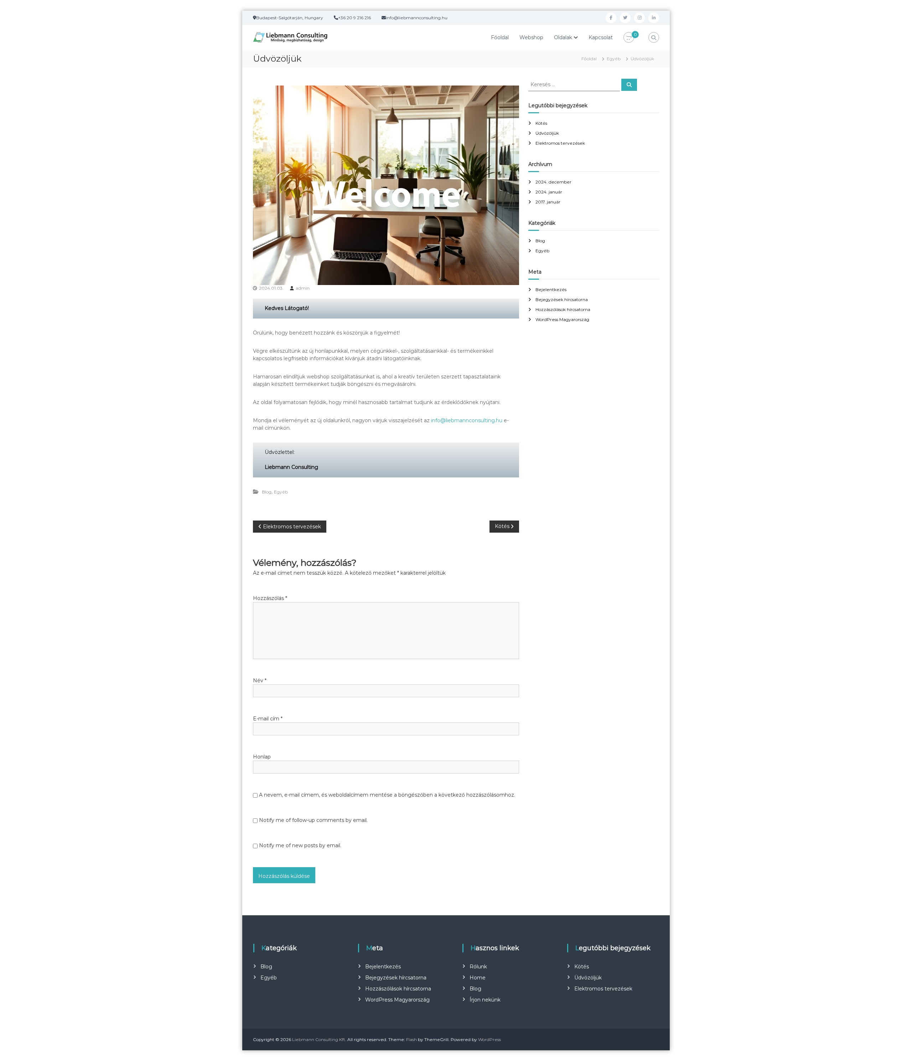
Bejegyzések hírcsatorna (561, 299)
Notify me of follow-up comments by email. (313, 820)
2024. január (548, 192)
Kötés (541, 123)
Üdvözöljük (547, 133)
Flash (411, 1039)
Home (478, 977)
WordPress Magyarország (562, 319)
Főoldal (500, 37)
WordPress (489, 1039)
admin (303, 288)
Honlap (262, 757)
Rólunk (478, 966)
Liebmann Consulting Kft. (319, 1039)
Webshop (531, 37)
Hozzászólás (270, 598)
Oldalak (563, 37)
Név (259, 680)
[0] (629, 38)
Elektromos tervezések (560, 143)
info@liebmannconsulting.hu (466, 420)
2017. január (547, 202)
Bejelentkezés (550, 289)
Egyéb (614, 58)
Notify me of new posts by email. (300, 845)
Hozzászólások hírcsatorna (562, 309)
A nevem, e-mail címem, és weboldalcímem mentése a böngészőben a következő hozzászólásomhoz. (387, 795)
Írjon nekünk (485, 1000)
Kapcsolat (601, 37)
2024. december (553, 182)
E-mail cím (268, 718)
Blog (266, 492)
